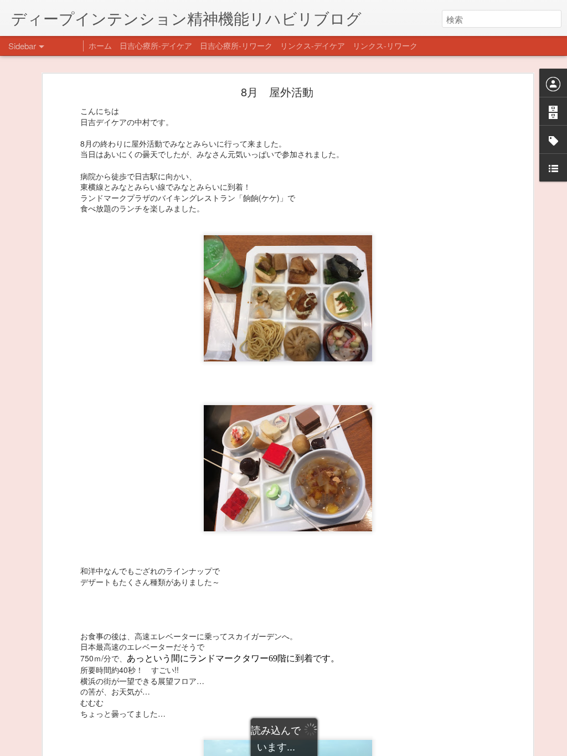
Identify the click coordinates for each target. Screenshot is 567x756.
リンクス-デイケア (312, 45)
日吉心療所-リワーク (236, 45)
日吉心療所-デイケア (156, 45)
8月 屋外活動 (277, 92)
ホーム (100, 45)
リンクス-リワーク (385, 45)
